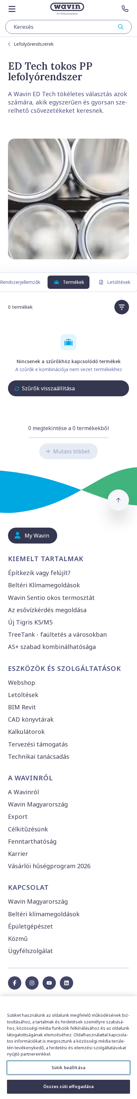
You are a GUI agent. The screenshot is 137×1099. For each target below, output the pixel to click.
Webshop (21, 682)
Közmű (18, 938)
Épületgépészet (30, 926)
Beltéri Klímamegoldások (44, 585)
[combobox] (68, 27)
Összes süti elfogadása (68, 1086)
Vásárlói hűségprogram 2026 (49, 866)
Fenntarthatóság (32, 841)
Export (18, 816)
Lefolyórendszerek (34, 44)
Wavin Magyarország (38, 804)
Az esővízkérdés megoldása (47, 610)
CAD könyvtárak (31, 719)
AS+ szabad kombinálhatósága (52, 647)
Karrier (18, 854)
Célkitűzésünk (28, 829)
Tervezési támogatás (38, 744)
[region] (68, 1047)
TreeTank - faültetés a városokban (57, 634)
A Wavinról (23, 792)
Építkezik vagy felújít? (39, 573)
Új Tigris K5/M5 (30, 622)
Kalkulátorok (26, 732)
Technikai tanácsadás (38, 756)
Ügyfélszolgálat (30, 951)
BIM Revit (22, 707)
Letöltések (118, 282)
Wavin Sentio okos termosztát (51, 598)
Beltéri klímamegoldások (43, 914)
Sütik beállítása (68, 1067)
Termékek (73, 282)
